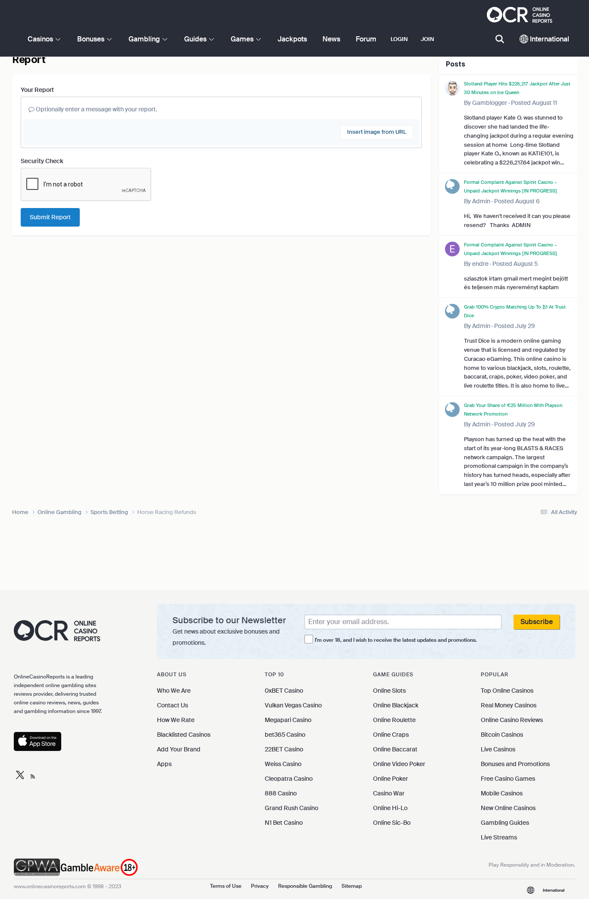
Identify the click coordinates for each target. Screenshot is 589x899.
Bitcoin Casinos (502, 734)
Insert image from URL (376, 132)
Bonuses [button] (91, 39)
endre (480, 264)
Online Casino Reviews (512, 720)
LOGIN (399, 39)
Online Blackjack (395, 705)
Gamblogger (489, 103)
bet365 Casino (285, 734)
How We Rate (175, 720)
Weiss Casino (283, 764)
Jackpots (292, 39)
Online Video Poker (399, 764)
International (548, 39)
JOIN (427, 39)
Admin (481, 201)
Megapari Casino (288, 720)
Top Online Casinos (507, 690)
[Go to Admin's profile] (452, 186)
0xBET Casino (284, 690)
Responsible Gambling (305, 886)
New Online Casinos (508, 808)
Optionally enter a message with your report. (95, 109)
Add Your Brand (179, 749)
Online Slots (389, 690)
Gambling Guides (505, 822)
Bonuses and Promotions (515, 764)
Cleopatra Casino (289, 778)
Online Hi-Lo (390, 808)
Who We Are (174, 690)
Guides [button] (196, 39)
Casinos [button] (41, 39)
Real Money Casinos (508, 705)
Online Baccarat (395, 749)
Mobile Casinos (502, 793)
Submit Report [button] (50, 217)
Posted (534, 103)
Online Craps (391, 734)
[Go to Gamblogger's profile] (452, 88)
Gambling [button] (145, 39)
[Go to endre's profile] (452, 249)
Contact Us (172, 705)
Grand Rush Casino (291, 808)
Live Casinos (498, 749)
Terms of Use (225, 886)
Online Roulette (394, 720)
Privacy (260, 886)
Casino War (388, 793)
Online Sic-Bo (391, 822)
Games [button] (243, 39)
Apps (164, 764)
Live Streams (499, 837)
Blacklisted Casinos (183, 734)
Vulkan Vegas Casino (293, 705)
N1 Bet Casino (284, 822)
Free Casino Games (508, 778)
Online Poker (390, 778)
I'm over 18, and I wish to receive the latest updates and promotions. (396, 640)
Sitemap (351, 886)
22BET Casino (284, 749)
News (331, 39)
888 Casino (281, 793)
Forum (366, 39)
